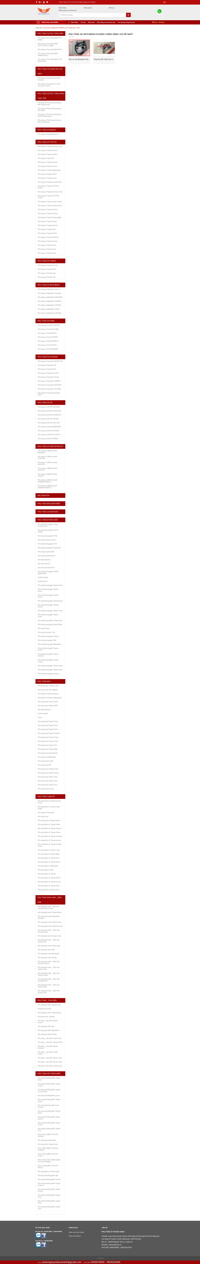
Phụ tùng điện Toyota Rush (48, 1144)
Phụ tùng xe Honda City (46, 277)
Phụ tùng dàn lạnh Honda (47, 957)
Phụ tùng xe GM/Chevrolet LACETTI (47, 469)
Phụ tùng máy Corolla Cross (48, 686)
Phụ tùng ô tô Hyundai (46, 812)
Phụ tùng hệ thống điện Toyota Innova (49, 1118)
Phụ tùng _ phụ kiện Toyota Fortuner (48, 1047)
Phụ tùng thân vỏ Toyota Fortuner (50, 836)
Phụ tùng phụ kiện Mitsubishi (48, 1030)
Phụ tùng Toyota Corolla (47, 540)
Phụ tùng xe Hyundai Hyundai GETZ (49, 394)
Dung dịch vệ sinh (44, 1009)
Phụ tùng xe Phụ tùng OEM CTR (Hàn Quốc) (50, 60)
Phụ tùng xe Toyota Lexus (47, 178)
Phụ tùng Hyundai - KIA (46, 632)
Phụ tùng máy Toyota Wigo (48, 749)
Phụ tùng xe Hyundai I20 (47, 369)
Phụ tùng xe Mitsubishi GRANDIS (50, 297)
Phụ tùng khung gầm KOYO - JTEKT (48, 531)
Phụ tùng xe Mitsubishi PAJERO (50, 301)
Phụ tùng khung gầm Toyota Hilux (50, 666)
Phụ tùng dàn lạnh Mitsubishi (48, 954)
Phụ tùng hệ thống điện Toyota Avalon (49, 1085)
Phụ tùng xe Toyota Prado (47, 221)
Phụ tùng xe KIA (45, 402)
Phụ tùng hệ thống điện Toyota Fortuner (49, 1184)
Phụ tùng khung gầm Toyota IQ (49, 548)
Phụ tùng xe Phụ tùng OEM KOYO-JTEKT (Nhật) (48, 44)
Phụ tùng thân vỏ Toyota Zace (49, 890)
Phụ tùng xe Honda (47, 261)
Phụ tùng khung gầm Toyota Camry (48, 661)
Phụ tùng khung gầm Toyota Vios (50, 620)
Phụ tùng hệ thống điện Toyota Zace (49, 1208)
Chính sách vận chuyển (76, 1232)
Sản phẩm (88, 8)
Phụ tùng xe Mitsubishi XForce (49, 289)
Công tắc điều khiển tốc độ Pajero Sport (108, 59)
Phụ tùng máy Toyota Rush (48, 753)
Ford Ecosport (43, 577)
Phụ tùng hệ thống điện (49, 1074)
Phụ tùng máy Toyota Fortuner (49, 733)
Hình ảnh (91, 22)
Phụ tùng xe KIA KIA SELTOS (49, 423)
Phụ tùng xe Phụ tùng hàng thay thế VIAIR (49, 109)
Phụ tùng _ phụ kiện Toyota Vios (50, 1038)
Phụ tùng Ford (43, 816)
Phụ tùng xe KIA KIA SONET (48, 419)
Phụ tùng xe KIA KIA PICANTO (49, 435)
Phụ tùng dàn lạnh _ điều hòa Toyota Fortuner (48, 962)
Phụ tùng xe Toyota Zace (47, 253)
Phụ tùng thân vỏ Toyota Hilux (49, 886)
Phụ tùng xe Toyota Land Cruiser (50, 202)
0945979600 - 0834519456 (105, 1262)
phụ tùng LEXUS (44, 563)
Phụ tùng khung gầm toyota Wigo (50, 624)
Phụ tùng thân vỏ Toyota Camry (49, 882)
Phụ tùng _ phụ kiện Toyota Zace (50, 1066)
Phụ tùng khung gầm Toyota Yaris (50, 611)
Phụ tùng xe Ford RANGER (48, 349)
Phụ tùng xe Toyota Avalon (47, 154)
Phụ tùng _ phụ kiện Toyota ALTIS (50, 1042)
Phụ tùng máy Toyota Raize (48, 729)
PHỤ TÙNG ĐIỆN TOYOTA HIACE (48, 1166)
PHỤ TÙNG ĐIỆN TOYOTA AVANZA (48, 1149)
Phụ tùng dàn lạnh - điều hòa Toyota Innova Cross (48, 907)
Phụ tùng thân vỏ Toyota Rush (49, 862)
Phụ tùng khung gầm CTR (47, 544)
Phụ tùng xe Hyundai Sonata (48, 377)
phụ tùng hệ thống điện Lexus (49, 1095)
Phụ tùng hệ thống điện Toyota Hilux (49, 1202)
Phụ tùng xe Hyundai (48, 357)
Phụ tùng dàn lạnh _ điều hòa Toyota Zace (48, 991)
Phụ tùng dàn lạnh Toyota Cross (49, 936)
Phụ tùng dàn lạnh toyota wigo (49, 946)
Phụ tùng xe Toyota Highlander (49, 170)
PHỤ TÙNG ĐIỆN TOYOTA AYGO (48, 1155)
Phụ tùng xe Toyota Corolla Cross (50, 192)
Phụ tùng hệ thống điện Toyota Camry (49, 1190)
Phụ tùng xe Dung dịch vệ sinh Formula (49, 79)
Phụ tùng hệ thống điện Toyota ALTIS (49, 1124)
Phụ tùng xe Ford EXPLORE (48, 329)
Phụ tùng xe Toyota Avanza (48, 213)
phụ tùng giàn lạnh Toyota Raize (50, 912)
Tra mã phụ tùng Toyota (126, 22)
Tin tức (112, 8)
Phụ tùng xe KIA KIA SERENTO (49, 415)
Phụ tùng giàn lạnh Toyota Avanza (50, 926)
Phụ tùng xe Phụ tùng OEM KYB (50, 49)
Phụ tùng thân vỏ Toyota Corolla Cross (49, 845)
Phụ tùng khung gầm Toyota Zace (50, 670)
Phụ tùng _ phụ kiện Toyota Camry (48, 1053)
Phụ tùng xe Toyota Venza (47, 166)
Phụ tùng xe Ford (46, 321)
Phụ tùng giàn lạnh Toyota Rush (49, 922)
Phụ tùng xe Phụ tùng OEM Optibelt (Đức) (48, 54)
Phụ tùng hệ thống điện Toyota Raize (49, 1112)
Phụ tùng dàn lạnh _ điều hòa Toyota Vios (48, 941)
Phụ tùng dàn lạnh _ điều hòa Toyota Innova (48, 931)
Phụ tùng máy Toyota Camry (48, 773)
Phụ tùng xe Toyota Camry (47, 241)
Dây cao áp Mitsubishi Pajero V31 (81, 59)
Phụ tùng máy (44, 681)
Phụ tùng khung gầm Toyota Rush (50, 601)
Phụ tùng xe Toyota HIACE (48, 209)
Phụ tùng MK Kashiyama (49, 503)
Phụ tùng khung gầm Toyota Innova (48, 606)
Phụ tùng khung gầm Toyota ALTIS (48, 649)
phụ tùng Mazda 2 (44, 560)
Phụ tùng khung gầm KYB (47, 536)
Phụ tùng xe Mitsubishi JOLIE (48, 309)
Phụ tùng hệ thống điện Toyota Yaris (49, 1196)
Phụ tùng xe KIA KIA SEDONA (49, 407)
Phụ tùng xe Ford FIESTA (47, 333)
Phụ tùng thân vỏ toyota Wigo (48, 854)
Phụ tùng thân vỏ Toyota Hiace (49, 832)
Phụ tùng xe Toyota (47, 142)
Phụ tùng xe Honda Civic (47, 273)
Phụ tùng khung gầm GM (47, 640)
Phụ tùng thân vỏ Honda (47, 874)
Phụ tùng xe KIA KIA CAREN (48, 431)
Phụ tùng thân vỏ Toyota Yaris (49, 850)
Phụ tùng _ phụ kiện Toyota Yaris (50, 1058)
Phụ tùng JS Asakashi (48, 512)
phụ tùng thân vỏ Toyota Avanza (49, 828)
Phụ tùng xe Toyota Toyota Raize (50, 182)
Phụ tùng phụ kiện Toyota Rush (49, 1005)
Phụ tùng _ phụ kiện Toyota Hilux (50, 1062)
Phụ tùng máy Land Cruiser (48, 702)
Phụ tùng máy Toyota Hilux (48, 781)
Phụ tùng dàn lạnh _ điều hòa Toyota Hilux (48, 986)
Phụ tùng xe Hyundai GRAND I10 (50, 361)
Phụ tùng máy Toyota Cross (48, 741)
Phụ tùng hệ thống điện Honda (49, 1179)
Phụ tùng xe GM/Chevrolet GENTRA (47, 463)
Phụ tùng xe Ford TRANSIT (48, 337)
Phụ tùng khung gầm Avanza (48, 674)
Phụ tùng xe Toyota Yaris (47, 245)
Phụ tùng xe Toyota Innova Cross (50, 146)
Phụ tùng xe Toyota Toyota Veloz (50, 205)
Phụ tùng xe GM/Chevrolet (50, 446)
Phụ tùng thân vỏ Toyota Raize (49, 820)
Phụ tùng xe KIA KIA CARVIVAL (49, 411)
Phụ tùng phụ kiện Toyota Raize (49, 1013)
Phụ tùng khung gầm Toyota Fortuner (48, 655)
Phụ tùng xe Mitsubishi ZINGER (49, 313)
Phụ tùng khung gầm (48, 520)
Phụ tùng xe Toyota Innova (47, 225)
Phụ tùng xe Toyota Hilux (47, 249)
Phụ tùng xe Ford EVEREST (48, 341)
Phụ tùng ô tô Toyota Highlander (49, 698)
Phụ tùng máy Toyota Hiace (48, 725)
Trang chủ (38, 28)
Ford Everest (42, 581)
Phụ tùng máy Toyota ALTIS (48, 769)
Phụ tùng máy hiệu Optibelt (48, 690)
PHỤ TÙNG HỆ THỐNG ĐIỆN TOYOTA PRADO (49, 1161)
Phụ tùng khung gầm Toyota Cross (48, 615)
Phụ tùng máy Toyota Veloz (48, 721)
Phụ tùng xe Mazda (47, 130)
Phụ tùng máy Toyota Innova (48, 737)
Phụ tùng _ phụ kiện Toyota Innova (48, 1021)
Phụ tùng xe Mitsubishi (49, 285)
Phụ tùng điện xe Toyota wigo (48, 1171)
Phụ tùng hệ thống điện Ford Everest (48, 1106)
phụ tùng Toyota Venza (46, 567)
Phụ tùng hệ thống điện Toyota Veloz (49, 1079)
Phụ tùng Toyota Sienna (46, 556)
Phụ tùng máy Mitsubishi (47, 757)
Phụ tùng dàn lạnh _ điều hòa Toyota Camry (48, 974)
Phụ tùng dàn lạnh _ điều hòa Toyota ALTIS (48, 980)
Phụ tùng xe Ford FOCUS (47, 345)
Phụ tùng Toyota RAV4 (46, 552)
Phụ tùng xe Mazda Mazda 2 (48, 134)
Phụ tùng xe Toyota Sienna (48, 150)
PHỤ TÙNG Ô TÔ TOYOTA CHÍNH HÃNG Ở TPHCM (77, 2)
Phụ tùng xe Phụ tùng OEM (50, 33)
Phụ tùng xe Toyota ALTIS (47, 233)
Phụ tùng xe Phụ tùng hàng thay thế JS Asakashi (49, 121)
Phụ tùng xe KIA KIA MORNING (49, 427)
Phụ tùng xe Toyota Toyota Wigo (49, 217)
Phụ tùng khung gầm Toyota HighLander (48, 572)
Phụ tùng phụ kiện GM (46, 1026)
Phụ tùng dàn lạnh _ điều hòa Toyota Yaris (48, 968)
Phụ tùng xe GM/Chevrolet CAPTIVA (47, 457)
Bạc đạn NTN (43, 495)
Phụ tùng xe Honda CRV (47, 269)
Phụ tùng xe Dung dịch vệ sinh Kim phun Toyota (49, 85)
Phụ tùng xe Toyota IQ (46, 158)
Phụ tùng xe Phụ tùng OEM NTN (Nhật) (50, 39)
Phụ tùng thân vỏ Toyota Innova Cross (49, 802)
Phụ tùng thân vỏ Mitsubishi (48, 866)
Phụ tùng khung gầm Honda (48, 636)
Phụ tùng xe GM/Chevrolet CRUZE (47, 475)
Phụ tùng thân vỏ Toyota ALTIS (49, 878)
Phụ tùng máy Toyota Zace (47, 785)
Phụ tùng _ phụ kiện (47, 1000)
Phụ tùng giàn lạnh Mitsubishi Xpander (49, 917)
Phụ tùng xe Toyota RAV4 (47, 174)
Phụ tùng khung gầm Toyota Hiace (48, 590)
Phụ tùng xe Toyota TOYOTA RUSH (48, 187)
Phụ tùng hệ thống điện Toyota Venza (49, 1100)
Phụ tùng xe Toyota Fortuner (48, 237)
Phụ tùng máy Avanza (46, 789)
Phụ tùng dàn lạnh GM (46, 950)
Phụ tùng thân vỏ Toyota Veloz (49, 824)
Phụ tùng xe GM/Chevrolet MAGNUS (47, 452)
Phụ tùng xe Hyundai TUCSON (49, 389)
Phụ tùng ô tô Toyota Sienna (48, 694)
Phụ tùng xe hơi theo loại (68, 10)
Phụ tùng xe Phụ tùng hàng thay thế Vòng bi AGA (49, 103)
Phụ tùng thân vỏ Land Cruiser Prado (49, 808)
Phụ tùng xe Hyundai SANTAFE (49, 385)
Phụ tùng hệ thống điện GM (48, 1175)
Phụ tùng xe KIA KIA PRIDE (48, 438)
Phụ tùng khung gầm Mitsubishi (49, 644)
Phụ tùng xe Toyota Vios (47, 229)
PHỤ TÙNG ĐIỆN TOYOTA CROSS (48, 1135)
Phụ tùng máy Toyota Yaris (47, 777)
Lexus (40, 717)
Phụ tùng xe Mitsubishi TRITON (49, 305)
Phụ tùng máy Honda (45, 761)
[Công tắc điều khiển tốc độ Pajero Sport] (104, 47)
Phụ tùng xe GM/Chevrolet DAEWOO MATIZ (47, 481)
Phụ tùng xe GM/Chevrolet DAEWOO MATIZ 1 (47, 487)
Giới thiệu (63, 8)
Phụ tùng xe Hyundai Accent (48, 373)
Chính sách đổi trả (75, 1236)
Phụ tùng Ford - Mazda (46, 1017)
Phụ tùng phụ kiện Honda (47, 1034)
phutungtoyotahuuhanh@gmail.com (61, 1262)
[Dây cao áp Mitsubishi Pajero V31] (79, 47)
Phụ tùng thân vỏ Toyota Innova (49, 840)
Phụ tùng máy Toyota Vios (47, 745)
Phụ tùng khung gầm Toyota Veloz (50, 585)
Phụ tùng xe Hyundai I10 (47, 365)
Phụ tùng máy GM (44, 765)
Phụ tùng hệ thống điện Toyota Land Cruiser (49, 1090)
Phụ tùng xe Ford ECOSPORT (49, 325)
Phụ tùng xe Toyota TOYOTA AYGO (48, 197)
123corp (100, 1258)
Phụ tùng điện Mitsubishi (47, 1140)
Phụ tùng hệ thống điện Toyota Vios (49, 1129)
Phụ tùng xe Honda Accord (48, 265)
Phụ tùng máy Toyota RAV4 (48, 705)
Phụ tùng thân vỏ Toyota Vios (48, 858)
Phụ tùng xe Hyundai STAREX (49, 381)
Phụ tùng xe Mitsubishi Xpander (49, 293)
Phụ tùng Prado (43, 628)
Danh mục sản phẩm (50, 22)
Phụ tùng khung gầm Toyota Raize (48, 596)
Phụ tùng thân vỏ (46, 796)
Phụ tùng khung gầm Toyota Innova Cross (48, 525)
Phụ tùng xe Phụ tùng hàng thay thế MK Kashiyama (49, 115)
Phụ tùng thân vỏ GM (45, 870)
